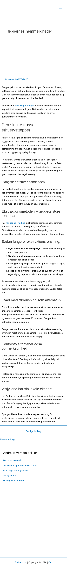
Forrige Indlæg (33, 431)
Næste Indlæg (9, 439)
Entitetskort (21, 562)
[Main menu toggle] (60, 9)
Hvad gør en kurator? (14, 480)
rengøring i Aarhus (15, 223)
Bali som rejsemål (12, 460)
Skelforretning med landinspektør (20, 465)
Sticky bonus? (10, 475)
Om (50, 562)
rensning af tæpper (24, 105)
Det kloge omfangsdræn (15, 470)
